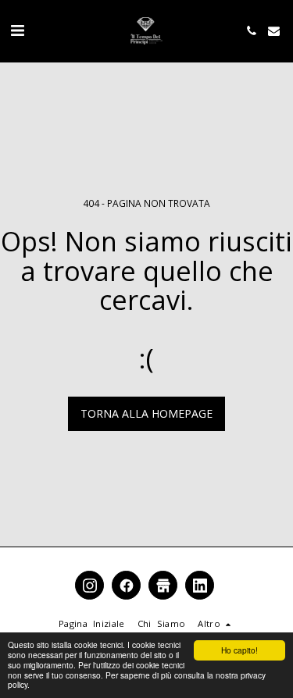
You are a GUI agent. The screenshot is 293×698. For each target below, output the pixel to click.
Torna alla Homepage (146, 413)
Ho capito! (239, 650)
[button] (17, 30)
